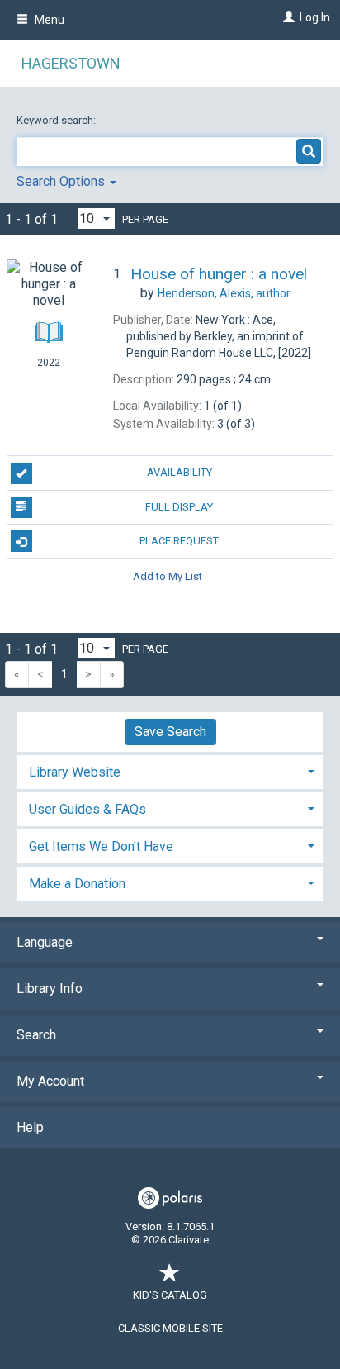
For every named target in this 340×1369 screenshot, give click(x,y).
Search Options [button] (62, 181)
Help (30, 1127)
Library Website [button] (74, 772)
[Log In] (287, 17)
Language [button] (45, 942)
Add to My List (167, 575)
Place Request (179, 541)
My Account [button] (50, 1081)
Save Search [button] (170, 731)
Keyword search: (57, 120)
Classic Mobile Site (170, 1328)
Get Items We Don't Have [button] (101, 846)
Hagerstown (70, 63)
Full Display (179, 507)
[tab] (170, 770)
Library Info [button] (50, 988)
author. (225, 293)
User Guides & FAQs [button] (87, 809)
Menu (48, 19)
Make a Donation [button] (77, 883)
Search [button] (36, 1035)
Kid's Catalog (170, 1295)
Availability (179, 472)
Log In (315, 17)
